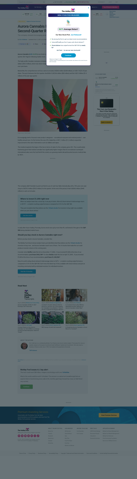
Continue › (68, 55)
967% (68, 29)
